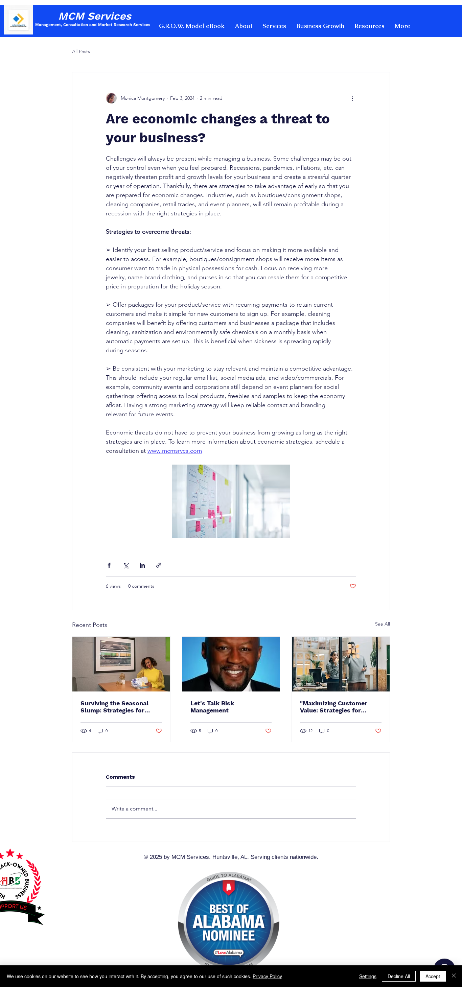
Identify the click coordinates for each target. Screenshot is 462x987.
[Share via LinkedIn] (142, 565)
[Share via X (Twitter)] (125, 565)
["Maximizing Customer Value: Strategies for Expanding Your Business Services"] (341, 664)
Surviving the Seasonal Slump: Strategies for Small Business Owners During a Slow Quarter (115, 707)
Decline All (399, 976)
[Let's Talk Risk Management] (231, 664)
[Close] (454, 976)
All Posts (81, 51)
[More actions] (352, 98)
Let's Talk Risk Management (212, 707)
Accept (432, 976)
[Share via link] (159, 565)
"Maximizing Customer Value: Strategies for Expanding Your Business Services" (337, 707)
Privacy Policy (267, 976)
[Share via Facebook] (109, 565)
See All (382, 624)
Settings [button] (367, 976)
